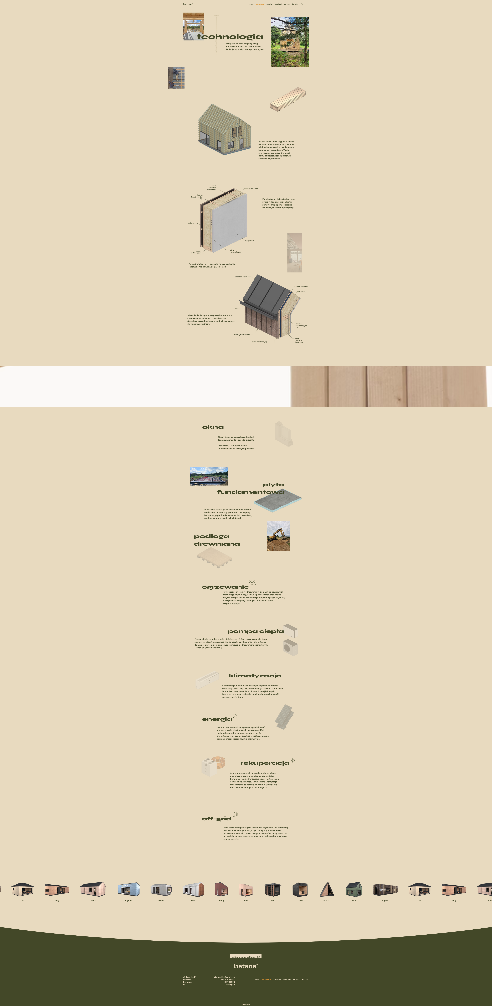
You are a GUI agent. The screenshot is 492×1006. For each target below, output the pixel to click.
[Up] (451, 1000)
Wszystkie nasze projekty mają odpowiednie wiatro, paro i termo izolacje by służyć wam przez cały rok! (245, 46)
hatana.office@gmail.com (224, 977)
